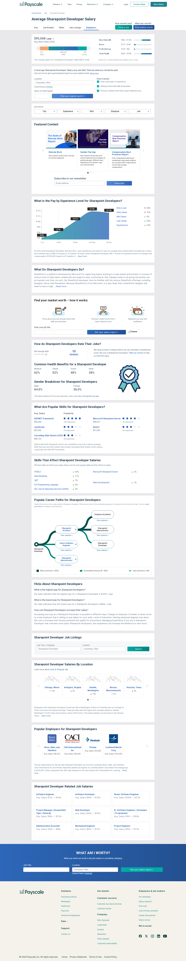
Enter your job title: (42, 327)
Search (138, 649)
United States (36, 13)
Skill (92, 111)
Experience (68, 111)
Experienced (122, 225)
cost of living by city (59, 669)
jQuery (96, 427)
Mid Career (121, 216)
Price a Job (123, 27)
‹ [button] (43, 150)
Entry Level (121, 208)
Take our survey (136, 353)
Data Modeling (40, 476)
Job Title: (27, 865)
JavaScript (39, 427)
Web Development (101, 482)
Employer (115, 111)
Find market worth (144, 27)
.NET (36, 480)
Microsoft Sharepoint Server (107, 418)
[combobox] (63, 82)
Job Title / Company (46, 645)
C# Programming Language (46, 484)
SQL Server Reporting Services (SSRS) (51, 489)
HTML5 (37, 472)
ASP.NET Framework (44, 418)
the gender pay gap (91, 396)
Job (45, 13)
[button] (36, 27)
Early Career (122, 212)
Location (86, 645)
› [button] (143, 150)
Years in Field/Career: (43, 91)
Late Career (122, 221)
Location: (38, 79)
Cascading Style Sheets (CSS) (48, 435)
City (44, 111)
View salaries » (66, 535)
